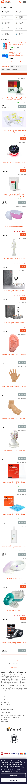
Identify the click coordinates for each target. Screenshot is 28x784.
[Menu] (24, 2)
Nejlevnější (14, 66)
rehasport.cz (6, 704)
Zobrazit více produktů (13, 61)
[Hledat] (16, 2)
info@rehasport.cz (8, 700)
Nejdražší (20, 66)
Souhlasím (13, 780)
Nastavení (13, 775)
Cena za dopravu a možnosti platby (10, 717)
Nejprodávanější (6, 69)
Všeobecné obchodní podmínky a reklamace (12, 715)
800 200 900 (6, 702)
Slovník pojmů (4, 721)
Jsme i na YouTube (8, 709)
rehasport (5, 707)
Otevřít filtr (14, 74)
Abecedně (14, 69)
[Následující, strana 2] (14, 660)
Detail (23, 138)
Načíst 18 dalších (14, 656)
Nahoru (14, 667)
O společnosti (4, 719)
